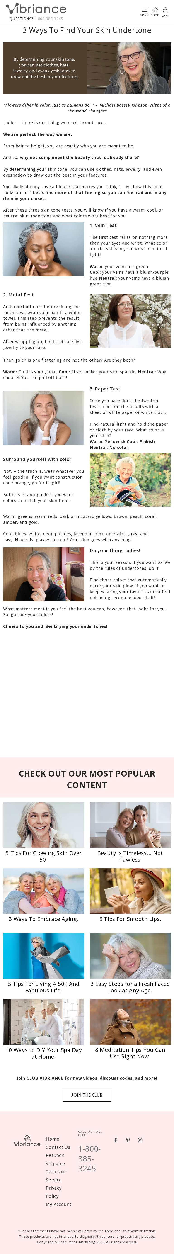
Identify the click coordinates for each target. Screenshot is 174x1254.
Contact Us (58, 1147)
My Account (58, 1204)
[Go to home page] (36, 9)
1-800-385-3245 (48, 18)
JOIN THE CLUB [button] (86, 1095)
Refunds (55, 1155)
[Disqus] (87, 695)
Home (52, 1139)
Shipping (55, 1163)
